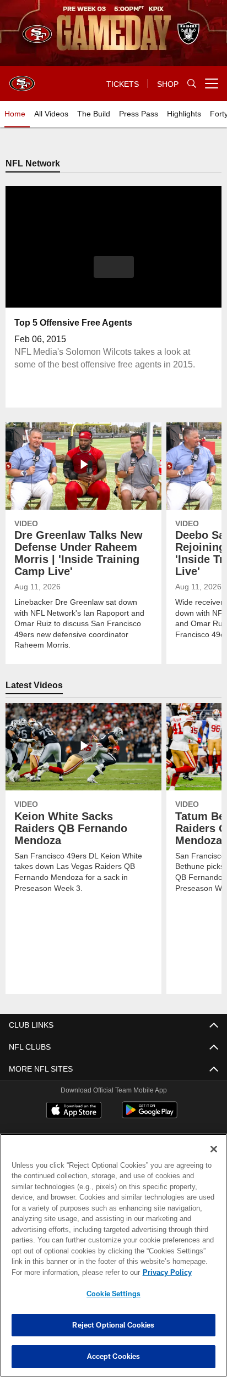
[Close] (214, 1149)
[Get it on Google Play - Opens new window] (150, 1115)
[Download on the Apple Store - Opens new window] (74, 1111)
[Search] (191, 83)
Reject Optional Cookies (113, 1324)
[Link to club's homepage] (22, 79)
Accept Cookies (113, 1356)
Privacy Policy (72, 1272)
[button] (114, 274)
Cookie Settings (113, 1293)
